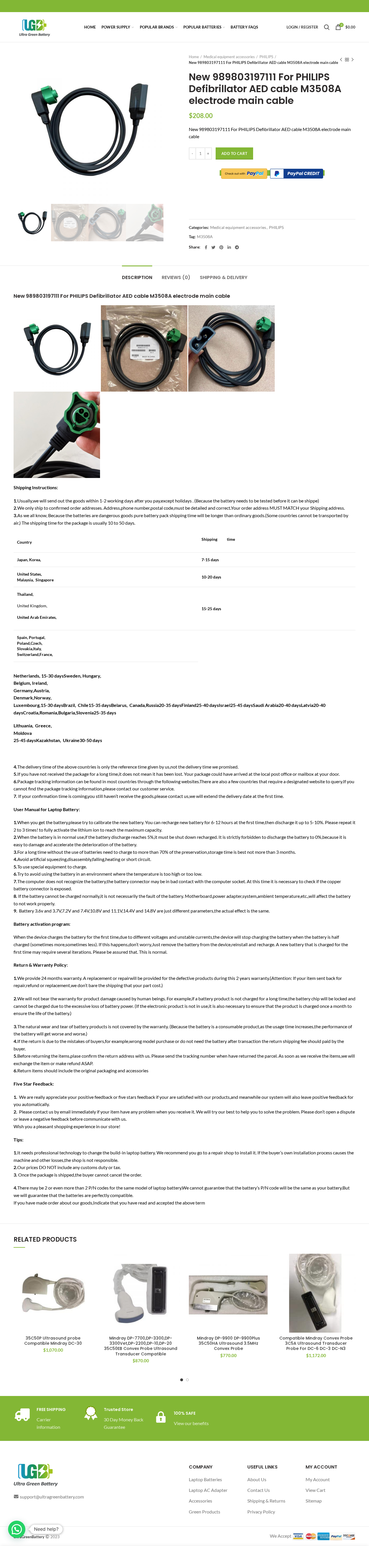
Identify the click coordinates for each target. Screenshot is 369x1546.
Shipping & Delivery (223, 277)
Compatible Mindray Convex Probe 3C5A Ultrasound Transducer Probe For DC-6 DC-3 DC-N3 (316, 1343)
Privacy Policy (261, 1511)
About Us (256, 1479)
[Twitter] (213, 247)
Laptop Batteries (205, 1479)
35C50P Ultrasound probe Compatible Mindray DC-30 (53, 1341)
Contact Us (258, 1490)
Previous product (341, 59)
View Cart (315, 1490)
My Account (318, 1479)
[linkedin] (229, 247)
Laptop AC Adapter (208, 1490)
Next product (352, 59)
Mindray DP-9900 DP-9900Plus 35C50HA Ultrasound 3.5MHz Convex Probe (228, 1343)
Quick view (88, 1276)
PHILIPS (266, 56)
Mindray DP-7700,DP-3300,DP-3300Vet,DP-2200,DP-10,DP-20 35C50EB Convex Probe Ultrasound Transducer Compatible (140, 1346)
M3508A (205, 236)
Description (137, 277)
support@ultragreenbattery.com (52, 1496)
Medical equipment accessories (229, 56)
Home (194, 56)
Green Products (204, 1511)
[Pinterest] (221, 247)
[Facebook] (206, 247)
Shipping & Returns (266, 1500)
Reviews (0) (176, 277)
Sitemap (314, 1500)
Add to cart (234, 153)
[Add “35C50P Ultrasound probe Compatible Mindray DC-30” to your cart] (88, 1263)
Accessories (200, 1500)
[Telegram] (237, 247)
